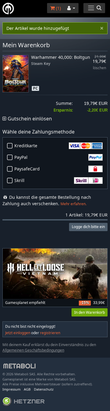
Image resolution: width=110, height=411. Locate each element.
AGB (27, 389)
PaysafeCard (27, 169)
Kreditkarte (25, 145)
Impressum (11, 389)
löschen (99, 68)
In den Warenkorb (89, 312)
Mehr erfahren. (73, 204)
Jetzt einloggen (17, 333)
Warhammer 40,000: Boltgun (60, 57)
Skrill (19, 180)
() (58, 8)
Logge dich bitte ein (88, 226)
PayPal (21, 157)
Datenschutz (43, 389)
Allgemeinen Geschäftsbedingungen (33, 350)
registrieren (50, 333)
